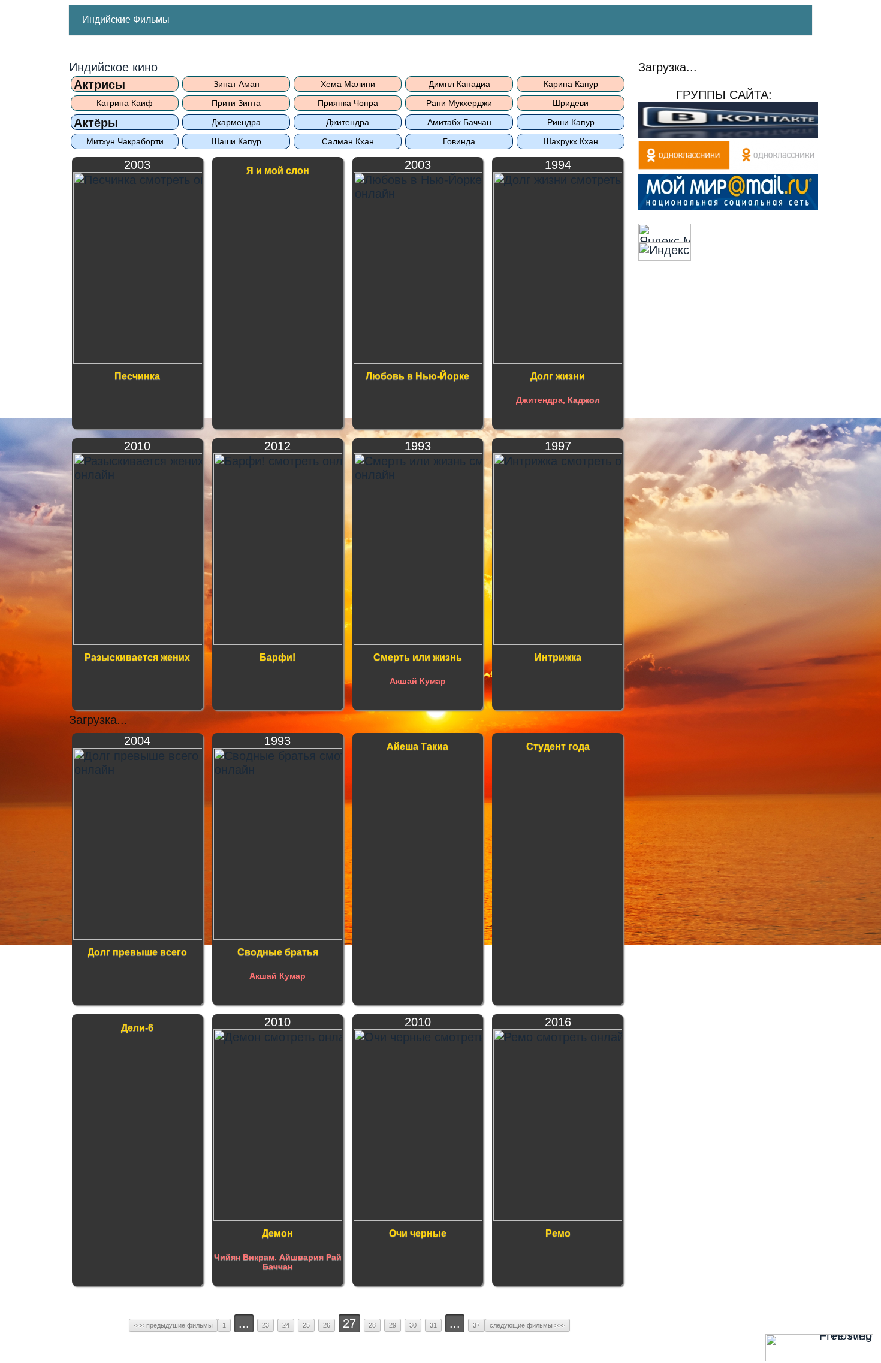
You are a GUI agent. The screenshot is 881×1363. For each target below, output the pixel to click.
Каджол (584, 400)
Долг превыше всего (137, 952)
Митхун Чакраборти (125, 141)
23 (265, 1325)
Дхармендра (236, 122)
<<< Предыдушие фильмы (173, 1325)
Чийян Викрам (244, 1257)
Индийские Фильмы (126, 19)
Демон (277, 1233)
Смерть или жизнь (417, 657)
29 (392, 1325)
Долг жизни (557, 376)
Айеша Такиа (417, 746)
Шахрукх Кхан (571, 141)
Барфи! (277, 657)
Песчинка (137, 376)
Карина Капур (571, 84)
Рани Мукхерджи (459, 103)
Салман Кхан (348, 141)
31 (433, 1325)
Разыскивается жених (137, 657)
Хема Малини (348, 84)
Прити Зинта (236, 103)
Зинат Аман (236, 84)
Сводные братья (277, 952)
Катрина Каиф (124, 103)
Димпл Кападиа (459, 84)
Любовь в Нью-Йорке (417, 376)
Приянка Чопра (348, 103)
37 (476, 1325)
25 (306, 1325)
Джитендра (347, 122)
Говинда (459, 141)
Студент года (558, 746)
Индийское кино (113, 67)
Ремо (558, 1233)
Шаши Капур (236, 141)
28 (372, 1325)
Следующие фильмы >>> (527, 1325)
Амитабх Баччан (459, 122)
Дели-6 (137, 1028)
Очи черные (417, 1233)
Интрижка (558, 657)
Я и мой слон (277, 170)
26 (326, 1325)
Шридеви (571, 103)
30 (413, 1325)
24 (285, 1325)
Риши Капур (571, 122)
